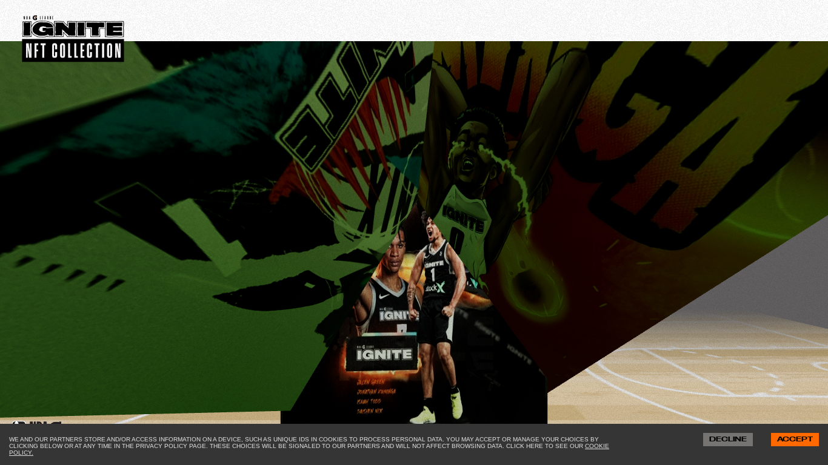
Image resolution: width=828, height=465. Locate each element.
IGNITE (220, 44)
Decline (728, 440)
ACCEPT (795, 440)
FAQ (168, 44)
